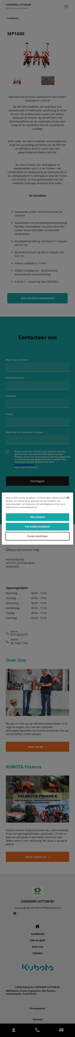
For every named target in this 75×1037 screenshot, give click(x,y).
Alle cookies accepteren (37, 526)
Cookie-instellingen (37, 536)
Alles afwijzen (37, 516)
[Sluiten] (68, 497)
